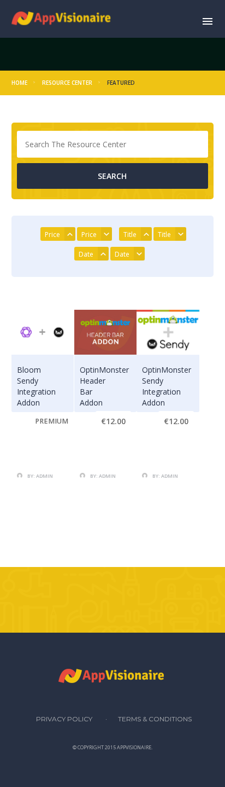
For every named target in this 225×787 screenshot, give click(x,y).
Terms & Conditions (155, 719)
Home (19, 82)
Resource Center (67, 82)
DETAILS (46, 437)
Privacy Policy (64, 719)
